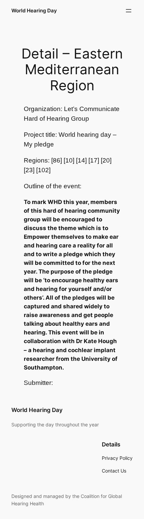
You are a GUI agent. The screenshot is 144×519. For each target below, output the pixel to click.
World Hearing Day (34, 11)
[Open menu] (129, 11)
